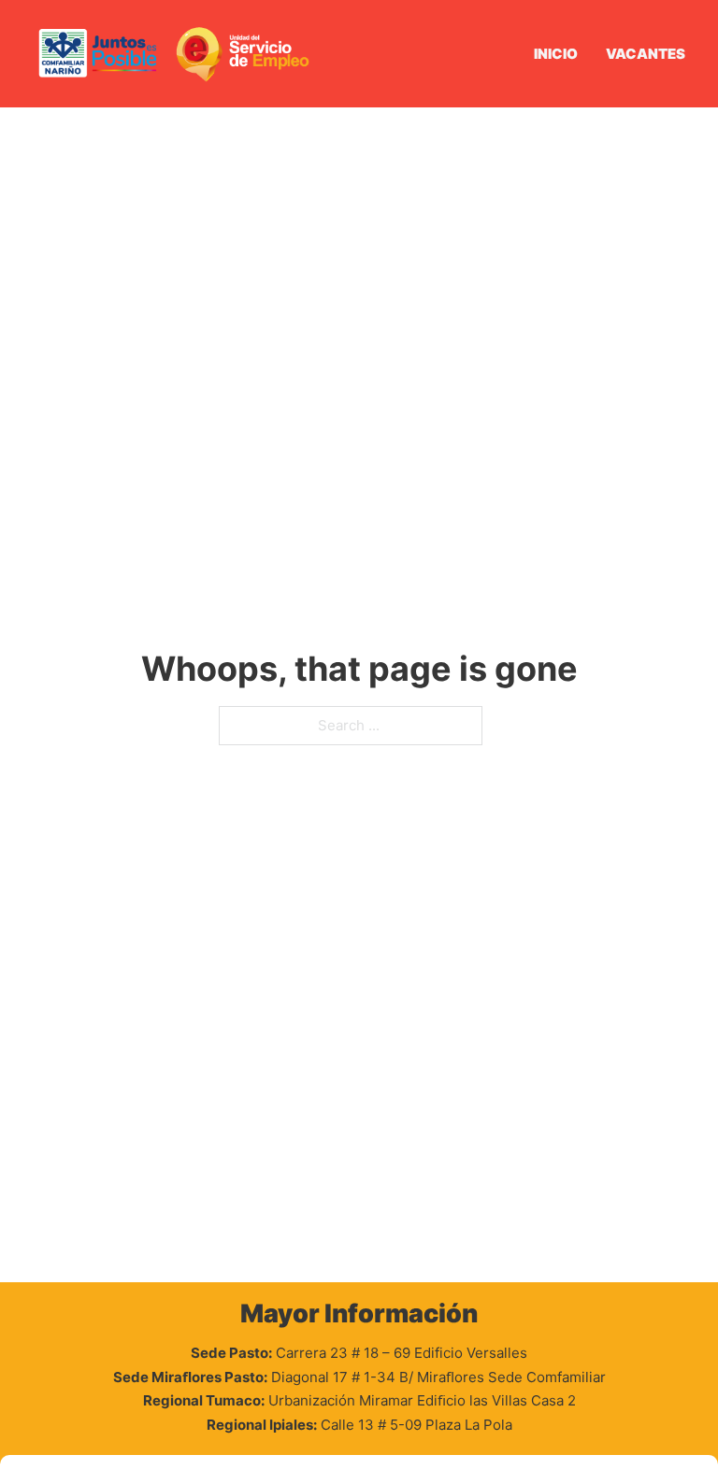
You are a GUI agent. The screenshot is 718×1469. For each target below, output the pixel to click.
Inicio (556, 54)
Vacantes (645, 54)
